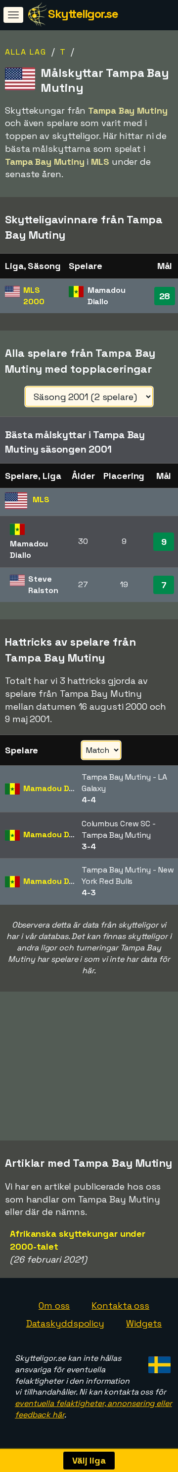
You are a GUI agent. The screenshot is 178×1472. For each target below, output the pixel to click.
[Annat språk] (158, 1362)
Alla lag (25, 52)
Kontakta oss (120, 1305)
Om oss (54, 1305)
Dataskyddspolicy (65, 1323)
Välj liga (89, 1460)
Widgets (144, 1323)
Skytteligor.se (83, 13)
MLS (33, 296)
